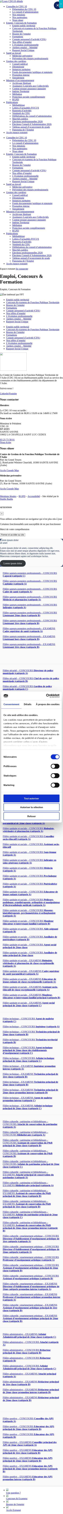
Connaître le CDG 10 (16, 6)
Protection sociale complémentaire (28, 97)
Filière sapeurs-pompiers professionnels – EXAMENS (29, 630)
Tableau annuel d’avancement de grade (31, 127)
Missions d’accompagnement (20, 80)
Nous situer (17, 20)
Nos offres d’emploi (21, 42)
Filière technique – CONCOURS (31, 1026)
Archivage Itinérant (21, 83)
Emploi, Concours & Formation (21, 23)
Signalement (18, 77)
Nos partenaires (19, 17)
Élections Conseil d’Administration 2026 (32, 124)
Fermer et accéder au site (12, 535)
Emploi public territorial (23, 25)
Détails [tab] (27, 704)
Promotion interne (21, 75)
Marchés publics (20, 118)
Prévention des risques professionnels (30, 58)
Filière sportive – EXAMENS (30, 1443)
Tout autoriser (31, 798)
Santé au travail (13, 53)
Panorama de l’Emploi (23, 129)
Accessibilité (34, 496)
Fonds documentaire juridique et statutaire (32, 72)
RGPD (15, 99)
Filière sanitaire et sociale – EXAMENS (28, 963)
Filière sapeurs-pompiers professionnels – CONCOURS (30, 590)
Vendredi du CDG (21, 113)
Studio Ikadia (6, 499)
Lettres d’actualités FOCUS (25, 108)
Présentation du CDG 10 (24, 9)
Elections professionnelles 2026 (27, 121)
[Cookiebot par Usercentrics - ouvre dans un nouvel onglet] (46, 696)
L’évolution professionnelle (25, 45)
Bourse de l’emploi (21, 34)
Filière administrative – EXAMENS (29, 1335)
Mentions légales (8, 496)
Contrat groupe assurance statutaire (29, 88)
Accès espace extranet (16, 132)
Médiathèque (18, 105)
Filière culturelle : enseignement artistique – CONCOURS (31, 1239)
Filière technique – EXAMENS (30, 1091)
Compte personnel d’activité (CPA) (29, 39)
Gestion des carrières (16, 61)
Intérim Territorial (20, 91)
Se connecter (22, 268)
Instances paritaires (21, 69)
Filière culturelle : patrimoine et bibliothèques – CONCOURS (30, 1124)
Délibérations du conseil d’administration (32, 116)
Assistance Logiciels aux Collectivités (30, 86)
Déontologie (18, 66)
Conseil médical (20, 64)
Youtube (13, 393)
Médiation (17, 94)
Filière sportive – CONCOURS (28, 1427)
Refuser (31, 816)
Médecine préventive (22, 55)
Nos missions (18, 14)
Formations (17, 36)
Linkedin (4, 393)
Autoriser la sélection (31, 807)
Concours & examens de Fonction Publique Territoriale (32, 302)
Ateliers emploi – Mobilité (24, 47)
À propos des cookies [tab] (47, 704)
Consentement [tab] (11, 704)
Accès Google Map (9, 470)
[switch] (55, 766)
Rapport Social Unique (23, 50)
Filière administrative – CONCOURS (27, 1351)
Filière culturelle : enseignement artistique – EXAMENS (31, 1286)
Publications (12, 102)
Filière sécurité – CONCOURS (27, 687)
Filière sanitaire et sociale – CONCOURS (28, 829)
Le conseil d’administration (25, 12)
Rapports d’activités (21, 110)
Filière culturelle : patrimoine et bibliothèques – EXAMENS (28, 1175)
